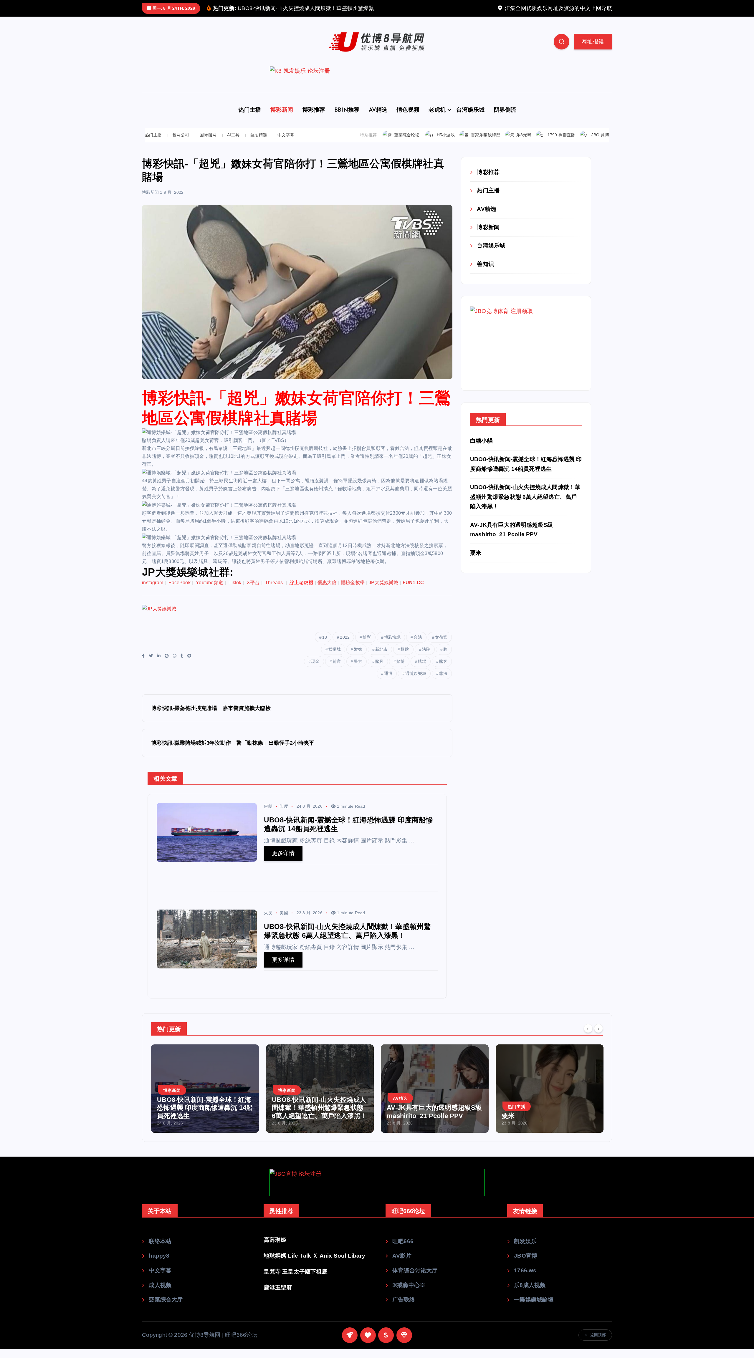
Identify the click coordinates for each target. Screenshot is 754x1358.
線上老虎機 (301, 591)
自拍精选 (258, 143)
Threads (274, 591)
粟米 (475, 562)
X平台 (253, 591)
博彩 (367, 646)
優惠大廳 (327, 591)
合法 (418, 646)
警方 (358, 670)
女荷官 (441, 646)
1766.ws (525, 1279)
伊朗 (268, 815)
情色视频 (408, 119)
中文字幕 (285, 143)
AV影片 (401, 1265)
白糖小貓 (481, 450)
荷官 (337, 670)
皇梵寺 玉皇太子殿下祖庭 (295, 1280)
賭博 (400, 670)
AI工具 (233, 143)
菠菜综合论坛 (406, 144)
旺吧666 (403, 1250)
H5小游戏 (446, 144)
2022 (345, 646)
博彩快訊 (392, 646)
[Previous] (588, 1037)
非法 (443, 682)
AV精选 (378, 119)
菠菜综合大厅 (166, 1309)
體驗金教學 (353, 591)
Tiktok (235, 591)
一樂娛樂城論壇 (533, 1309)
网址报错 (592, 50)
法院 (426, 658)
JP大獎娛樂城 (383, 591)
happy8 (159, 1265)
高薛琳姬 (275, 1249)
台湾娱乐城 (470, 119)
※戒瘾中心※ (408, 1294)
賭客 (443, 670)
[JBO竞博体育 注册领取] (514, 352)
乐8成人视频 (529, 1294)
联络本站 (160, 1250)
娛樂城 (334, 658)
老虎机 (437, 119)
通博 (388, 682)
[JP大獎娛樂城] (249, 626)
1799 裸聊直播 (561, 144)
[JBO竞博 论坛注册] (377, 1191)
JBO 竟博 (600, 144)
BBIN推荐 (346, 119)
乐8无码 (523, 144)
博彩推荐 (313, 119)
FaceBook (179, 591)
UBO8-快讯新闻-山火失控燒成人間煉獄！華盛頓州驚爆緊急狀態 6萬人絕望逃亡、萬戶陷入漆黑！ (525, 506)
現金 (315, 670)
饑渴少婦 (515, 1125)
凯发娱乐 (525, 1250)
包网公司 (180, 143)
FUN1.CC (413, 591)
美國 (284, 922)
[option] (205, 1098)
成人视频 (160, 1294)
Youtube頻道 (209, 591)
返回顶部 (598, 1344)
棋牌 (405, 658)
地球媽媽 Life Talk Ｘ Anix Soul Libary (314, 1264)
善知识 (485, 273)
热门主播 (250, 119)
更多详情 (283, 862)
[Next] (598, 1037)
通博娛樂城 (415, 682)
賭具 (379, 670)
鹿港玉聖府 (278, 1296)
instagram (152, 591)
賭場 (422, 670)
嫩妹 (358, 658)
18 (324, 646)
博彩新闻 (281, 119)
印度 (284, 815)
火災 (268, 922)
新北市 (381, 658)
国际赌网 (208, 143)
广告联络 (403, 1309)
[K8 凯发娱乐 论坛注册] (377, 88)
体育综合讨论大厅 (415, 1279)
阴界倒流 (505, 119)
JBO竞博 (525, 1265)
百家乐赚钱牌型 (485, 144)
